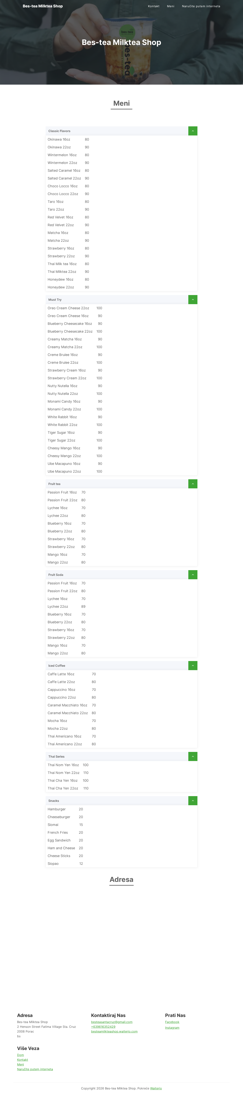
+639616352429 (103, 1027)
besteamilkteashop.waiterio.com (114, 1031)
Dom (20, 1055)
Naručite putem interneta (201, 6)
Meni (170, 6)
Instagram (172, 1027)
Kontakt (153, 6)
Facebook (172, 1022)
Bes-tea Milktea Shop (43, 6)
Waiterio (156, 1088)
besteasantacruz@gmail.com (112, 1022)
